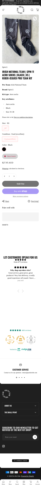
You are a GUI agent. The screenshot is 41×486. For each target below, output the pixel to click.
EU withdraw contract (20, 460)
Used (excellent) (10, 139)
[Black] (4, 149)
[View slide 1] (16, 377)
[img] (20, 260)
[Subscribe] (35, 437)
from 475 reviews (20, 262)
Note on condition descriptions (23, 117)
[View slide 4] (24, 377)
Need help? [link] (35, 201)
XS (5, 128)
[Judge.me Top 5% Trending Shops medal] (31, 339)
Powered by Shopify (27, 476)
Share (7, 201)
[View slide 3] (22, 377)
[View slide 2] (19, 377)
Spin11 (5, 67)
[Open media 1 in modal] (35, 18)
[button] (18, 291)
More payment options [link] (20, 196)
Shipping (5, 168)
